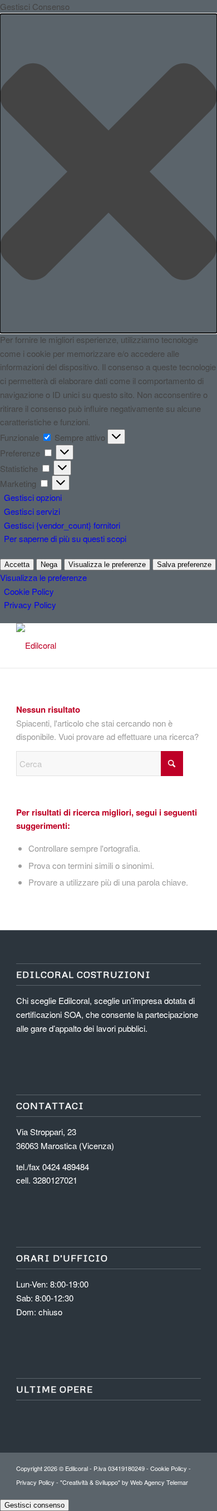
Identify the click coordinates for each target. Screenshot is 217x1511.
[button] (108, 173)
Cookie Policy (29, 591)
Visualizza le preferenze (107, 564)
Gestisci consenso (34, 1505)
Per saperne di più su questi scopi (65, 538)
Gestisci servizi (32, 511)
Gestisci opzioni (33, 497)
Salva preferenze (184, 564)
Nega (49, 564)
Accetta (16, 564)
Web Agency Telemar (159, 1482)
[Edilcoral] (90, 645)
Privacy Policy (30, 604)
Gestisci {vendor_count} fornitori (62, 525)
